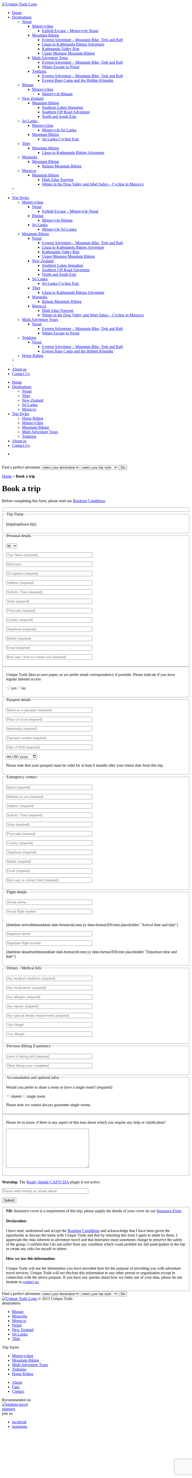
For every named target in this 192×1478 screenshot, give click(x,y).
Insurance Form (168, 1211)
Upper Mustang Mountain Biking (68, 53)
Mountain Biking (45, 35)
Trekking (39, 71)
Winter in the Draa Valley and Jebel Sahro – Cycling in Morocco (93, 184)
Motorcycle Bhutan (57, 94)
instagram (19, 1426)
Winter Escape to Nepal (60, 67)
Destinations (22, 17)
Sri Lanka (30, 121)
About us (19, 369)
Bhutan (28, 85)
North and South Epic (59, 116)
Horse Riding (32, 356)
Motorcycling (42, 26)
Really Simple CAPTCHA (47, 1182)
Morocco (29, 170)
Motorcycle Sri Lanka (59, 130)
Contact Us (21, 374)
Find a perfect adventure (21, 467)
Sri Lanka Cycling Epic (60, 139)
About (17, 1382)
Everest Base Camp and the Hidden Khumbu (77, 80)
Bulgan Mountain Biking (62, 166)
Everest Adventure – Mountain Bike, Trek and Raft (82, 40)
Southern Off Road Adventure (66, 112)
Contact (18, 1391)
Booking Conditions (89, 501)
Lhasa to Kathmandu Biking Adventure (73, 44)
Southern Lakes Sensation (62, 107)
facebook (19, 1422)
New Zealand (33, 98)
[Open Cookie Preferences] (39, 1473)
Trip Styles (20, 198)
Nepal (27, 22)
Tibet (26, 143)
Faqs (16, 1387)
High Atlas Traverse (58, 180)
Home (17, 13)
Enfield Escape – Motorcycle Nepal (70, 31)
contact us (30, 1282)
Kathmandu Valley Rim (60, 49)
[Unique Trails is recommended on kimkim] (93, 1406)
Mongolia (29, 157)
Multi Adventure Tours (50, 58)
